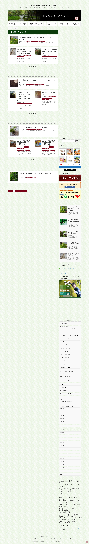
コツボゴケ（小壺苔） (65, 338)
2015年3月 (62, 474)
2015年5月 (62, 467)
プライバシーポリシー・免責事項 (75, 24)
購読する (63, 167)
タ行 (61, 415)
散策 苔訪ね (49, 24)
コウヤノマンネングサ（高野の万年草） (50, 56)
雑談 (35, 177)
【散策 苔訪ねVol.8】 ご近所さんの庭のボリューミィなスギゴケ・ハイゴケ (73, 243)
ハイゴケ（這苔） (41, 41)
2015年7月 (62, 461)
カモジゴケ (62, 332)
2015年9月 (62, 455)
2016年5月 (62, 432)
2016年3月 (62, 439)
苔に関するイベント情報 (62, 24)
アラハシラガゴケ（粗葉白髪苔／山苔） (68, 328)
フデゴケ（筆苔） (64, 357)
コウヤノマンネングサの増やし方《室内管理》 (34, 127)
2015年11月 (62, 448)
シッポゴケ (62, 341)
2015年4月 (62, 471)
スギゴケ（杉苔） (34, 41)
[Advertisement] (32, 70)
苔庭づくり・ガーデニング (38, 24)
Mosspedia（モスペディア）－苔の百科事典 (15, 24)
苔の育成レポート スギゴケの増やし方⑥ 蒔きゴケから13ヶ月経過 (24, 51)
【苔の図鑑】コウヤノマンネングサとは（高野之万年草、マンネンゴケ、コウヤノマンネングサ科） (24, 96)
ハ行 (61, 418)
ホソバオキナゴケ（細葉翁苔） (66, 360)
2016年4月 (62, 435)
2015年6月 (62, 464)
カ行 (61, 411)
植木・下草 (62, 373)
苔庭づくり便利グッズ (65, 376)
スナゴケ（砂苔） (64, 348)
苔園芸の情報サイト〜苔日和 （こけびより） (45, 5)
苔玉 (61, 384)
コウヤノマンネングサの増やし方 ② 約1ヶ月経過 (49, 51)
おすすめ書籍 (54, 24)
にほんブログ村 (62, 273)
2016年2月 (62, 442)
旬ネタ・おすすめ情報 (65, 401)
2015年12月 (62, 445)
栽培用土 (34, 84)
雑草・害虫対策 (63, 380)
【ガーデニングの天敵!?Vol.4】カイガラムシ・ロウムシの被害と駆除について (73, 232)
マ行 (61, 421)
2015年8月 (62, 458)
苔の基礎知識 (24, 24)
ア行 (61, 408)
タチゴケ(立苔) (63, 351)
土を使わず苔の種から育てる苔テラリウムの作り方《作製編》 (23, 143)
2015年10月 (62, 451)
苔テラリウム (27, 150)
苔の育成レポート (21, 56)
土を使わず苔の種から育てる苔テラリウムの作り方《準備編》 (48, 143)
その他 (68, 24)
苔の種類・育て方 (31, 24)
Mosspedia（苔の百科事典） (65, 406)
